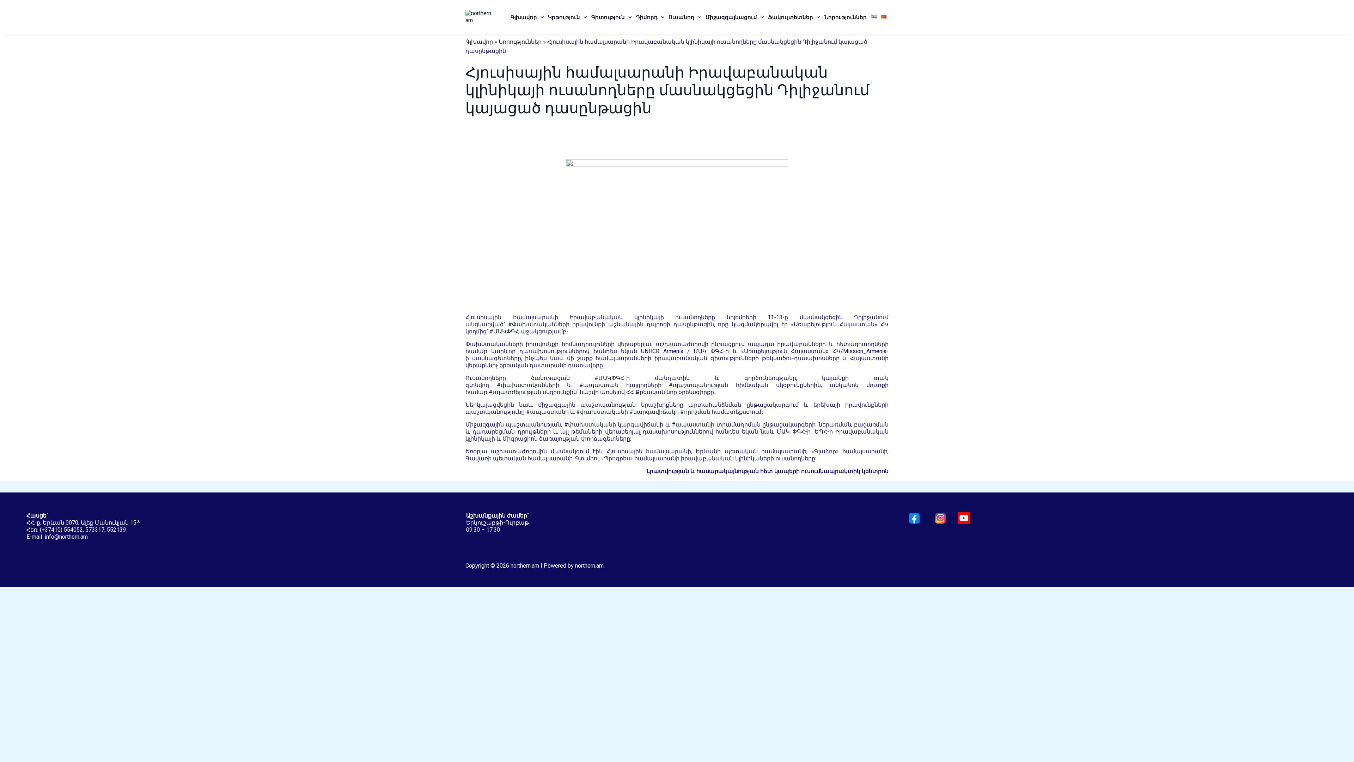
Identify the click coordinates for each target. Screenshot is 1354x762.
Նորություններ (845, 17)
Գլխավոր (524, 17)
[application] (540, 16)
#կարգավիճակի (654, 412)
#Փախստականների (538, 324)
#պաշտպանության (698, 385)
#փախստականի (602, 412)
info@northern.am (66, 536)
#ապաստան (598, 385)
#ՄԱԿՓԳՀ (504, 331)
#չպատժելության (515, 392)
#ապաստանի (547, 412)
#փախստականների (528, 385)
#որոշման (695, 412)
